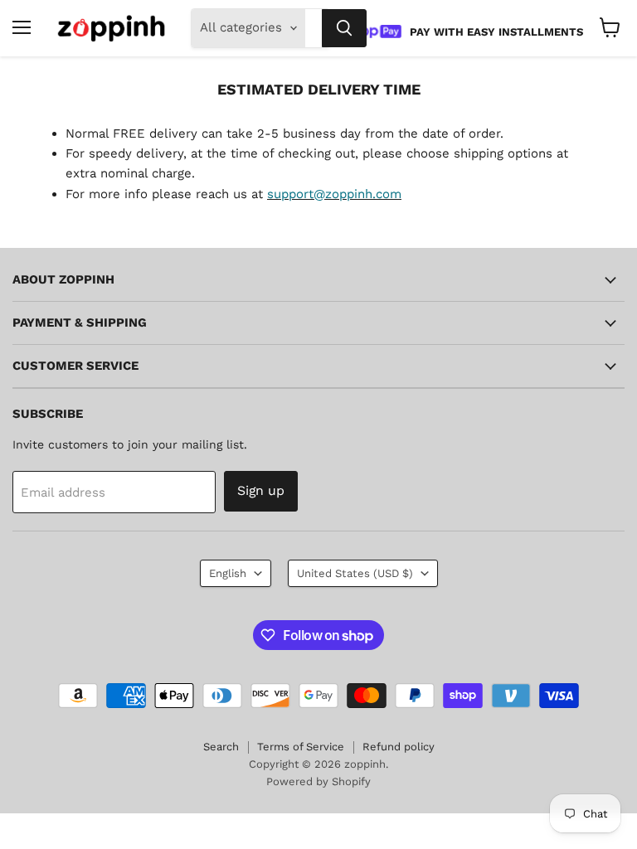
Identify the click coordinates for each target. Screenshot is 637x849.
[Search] (344, 28)
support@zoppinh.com (334, 194)
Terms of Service (300, 746)
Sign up (260, 490)
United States (355, 573)
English (227, 573)
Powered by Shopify (318, 781)
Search (221, 746)
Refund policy (398, 746)
